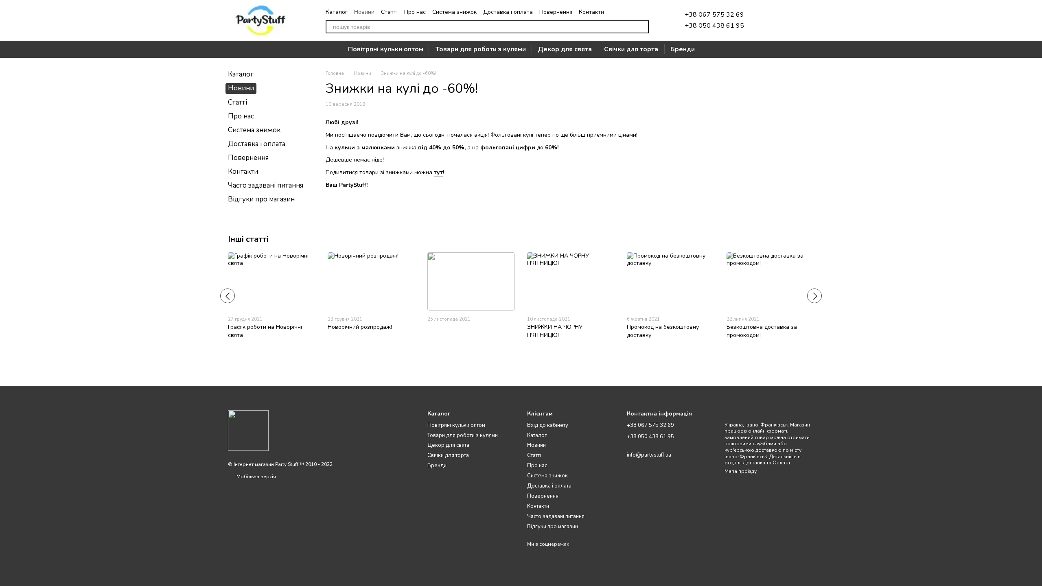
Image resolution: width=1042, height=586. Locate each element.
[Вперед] (814, 296)
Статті (389, 12)
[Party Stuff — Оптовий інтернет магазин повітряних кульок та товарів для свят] (248, 430)
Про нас (415, 12)
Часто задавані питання (265, 185)
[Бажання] (765, 20)
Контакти (591, 12)
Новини (364, 12)
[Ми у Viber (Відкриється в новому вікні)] (636, 12)
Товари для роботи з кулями (481, 49)
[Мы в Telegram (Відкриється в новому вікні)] (616, 12)
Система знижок (454, 12)
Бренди (682, 49)
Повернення (555, 12)
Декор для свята (565, 49)
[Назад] (227, 296)
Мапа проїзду (741, 471)
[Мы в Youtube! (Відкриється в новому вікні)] (645, 12)
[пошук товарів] (642, 26)
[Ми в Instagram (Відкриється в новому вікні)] (626, 12)
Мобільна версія (255, 476)
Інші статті (248, 239)
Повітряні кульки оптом (385, 49)
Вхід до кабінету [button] (547, 425)
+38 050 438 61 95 (714, 25)
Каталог (337, 12)
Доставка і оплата (508, 12)
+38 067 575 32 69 (714, 14)
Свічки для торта (631, 49)
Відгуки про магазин (261, 199)
